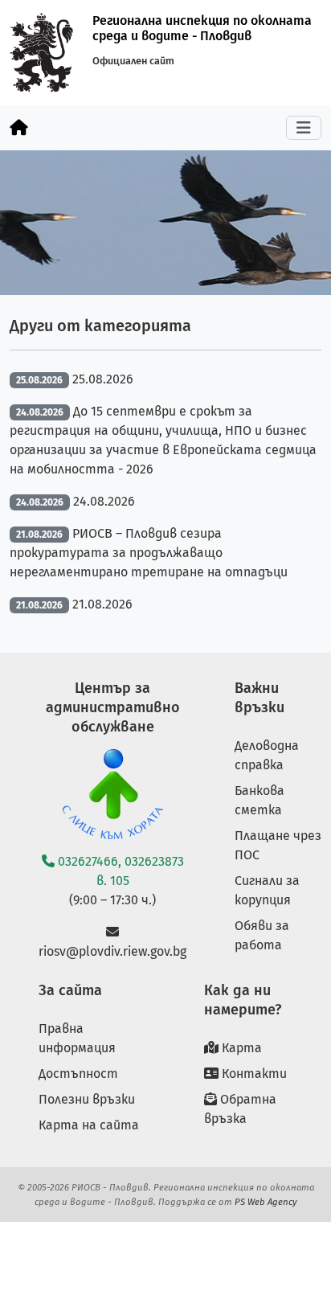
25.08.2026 (102, 379)
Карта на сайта (89, 1125)
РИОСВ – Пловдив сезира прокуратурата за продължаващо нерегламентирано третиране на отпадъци (149, 553)
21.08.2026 (102, 604)
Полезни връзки (87, 1099)
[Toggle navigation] (303, 128)
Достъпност (78, 1073)
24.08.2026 (104, 501)
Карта (240, 1047)
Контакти (253, 1073)
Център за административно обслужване (113, 707)
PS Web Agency (266, 1201)
